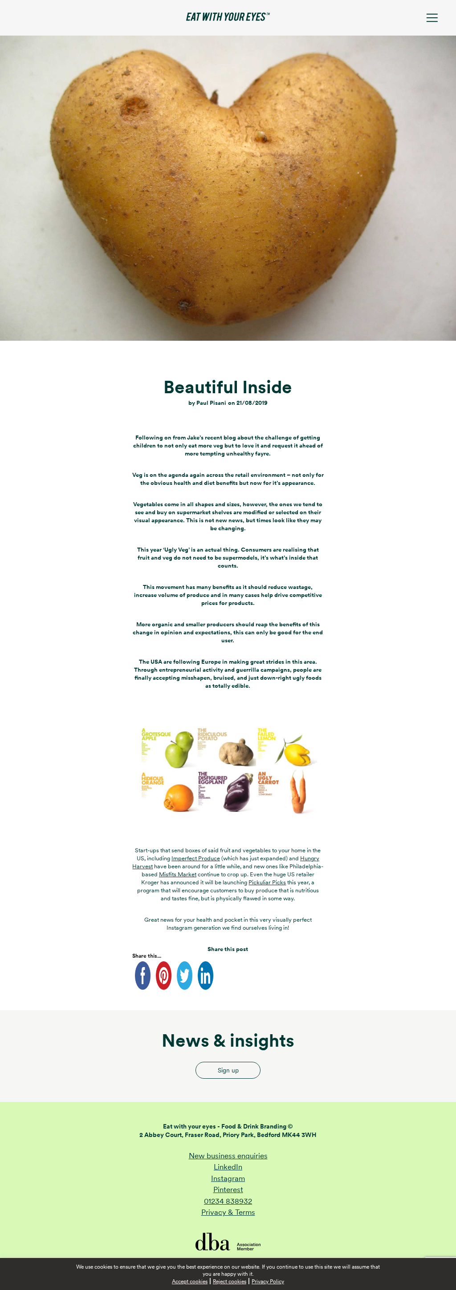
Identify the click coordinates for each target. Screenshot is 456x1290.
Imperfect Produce (195, 858)
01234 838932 (228, 1201)
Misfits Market (177, 874)
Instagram (228, 1178)
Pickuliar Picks (267, 882)
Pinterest (228, 1189)
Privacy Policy (268, 1281)
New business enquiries (228, 1155)
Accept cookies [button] (190, 1281)
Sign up (228, 1070)
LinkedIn (228, 1166)
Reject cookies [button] (229, 1281)
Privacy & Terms (228, 1212)
